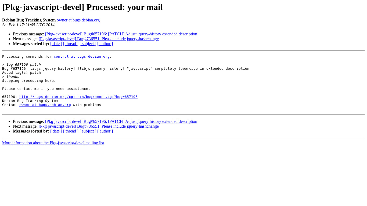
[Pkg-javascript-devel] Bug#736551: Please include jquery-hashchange (99, 38)
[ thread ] (70, 43)
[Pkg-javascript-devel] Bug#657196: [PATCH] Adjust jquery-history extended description (121, 34)
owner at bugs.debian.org (78, 20)
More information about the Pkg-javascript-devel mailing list (53, 143)
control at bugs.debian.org (82, 56)
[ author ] (105, 43)
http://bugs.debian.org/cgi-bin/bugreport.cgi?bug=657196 (78, 97)
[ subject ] (88, 43)
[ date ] (56, 43)
